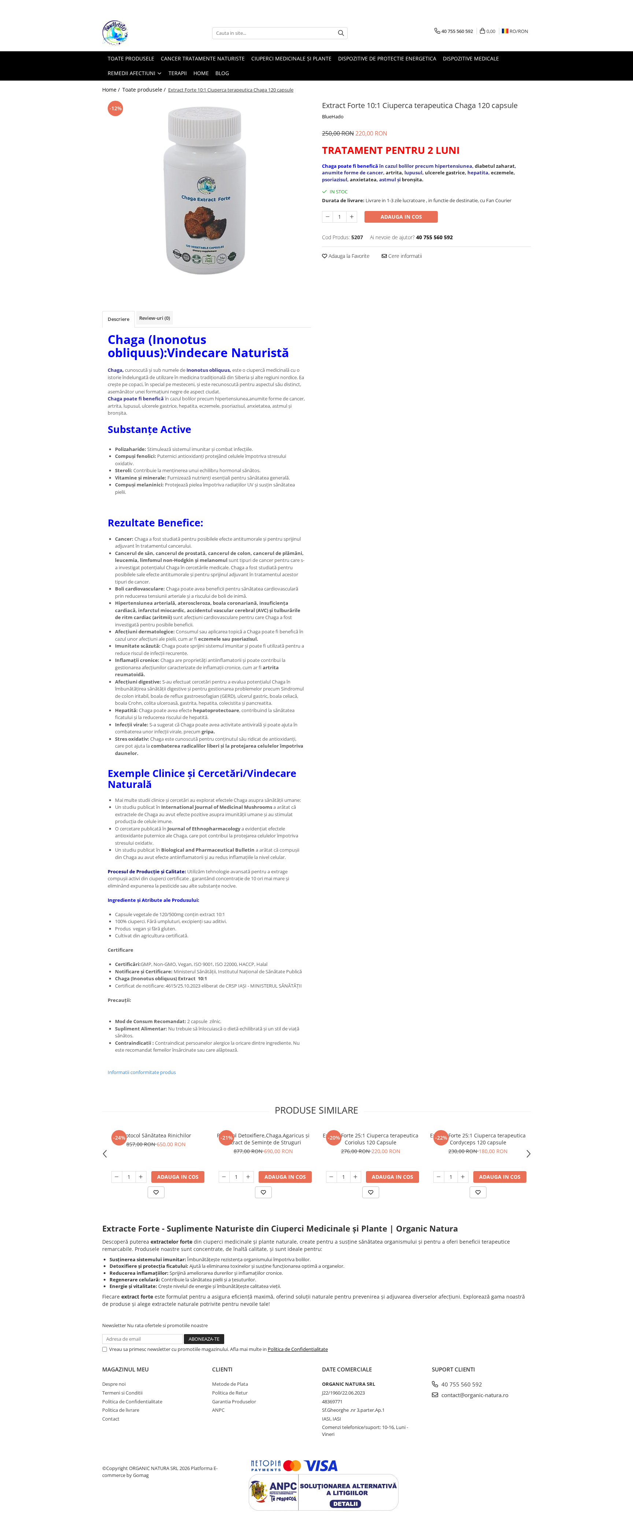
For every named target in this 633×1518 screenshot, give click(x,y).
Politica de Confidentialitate (298, 1349)
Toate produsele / (144, 89)
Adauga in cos (401, 216)
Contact (110, 1418)
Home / (111, 89)
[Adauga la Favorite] (156, 1192)
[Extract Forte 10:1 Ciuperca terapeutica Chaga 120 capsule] (206, 190)
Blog (222, 73)
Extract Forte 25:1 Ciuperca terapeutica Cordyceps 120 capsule (478, 1139)
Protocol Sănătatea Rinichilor (156, 1135)
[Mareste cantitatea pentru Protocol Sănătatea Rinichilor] (141, 1177)
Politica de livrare (120, 1410)
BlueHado (333, 116)
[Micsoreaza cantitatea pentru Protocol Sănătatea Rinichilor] (116, 1177)
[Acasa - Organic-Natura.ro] (138, 33)
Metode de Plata (230, 1384)
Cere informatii (404, 255)
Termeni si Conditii (122, 1392)
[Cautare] (341, 33)
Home (201, 73)
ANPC (218, 1410)
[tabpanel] (206, 190)
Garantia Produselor (234, 1401)
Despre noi (114, 1384)
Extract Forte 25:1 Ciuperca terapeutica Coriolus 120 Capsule (370, 1139)
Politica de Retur (230, 1392)
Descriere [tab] (118, 319)
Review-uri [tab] (154, 318)
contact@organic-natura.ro (474, 1395)
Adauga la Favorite (348, 255)
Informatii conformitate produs (142, 1072)
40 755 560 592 (461, 1384)
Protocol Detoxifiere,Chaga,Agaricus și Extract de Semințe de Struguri (263, 1139)
